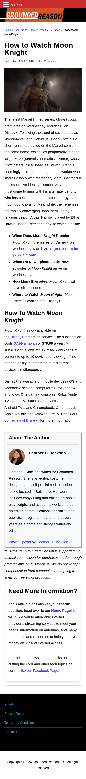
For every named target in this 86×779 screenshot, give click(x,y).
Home (7, 30)
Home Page (61, 611)
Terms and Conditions (19, 722)
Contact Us (12, 732)
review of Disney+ (25, 420)
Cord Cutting (20, 30)
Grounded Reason (43, 15)
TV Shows (54, 30)
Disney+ (17, 337)
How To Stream (38, 30)
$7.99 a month (25, 343)
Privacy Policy (14, 713)
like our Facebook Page (39, 671)
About (8, 704)
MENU (16, 5)
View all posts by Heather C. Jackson (38, 542)
